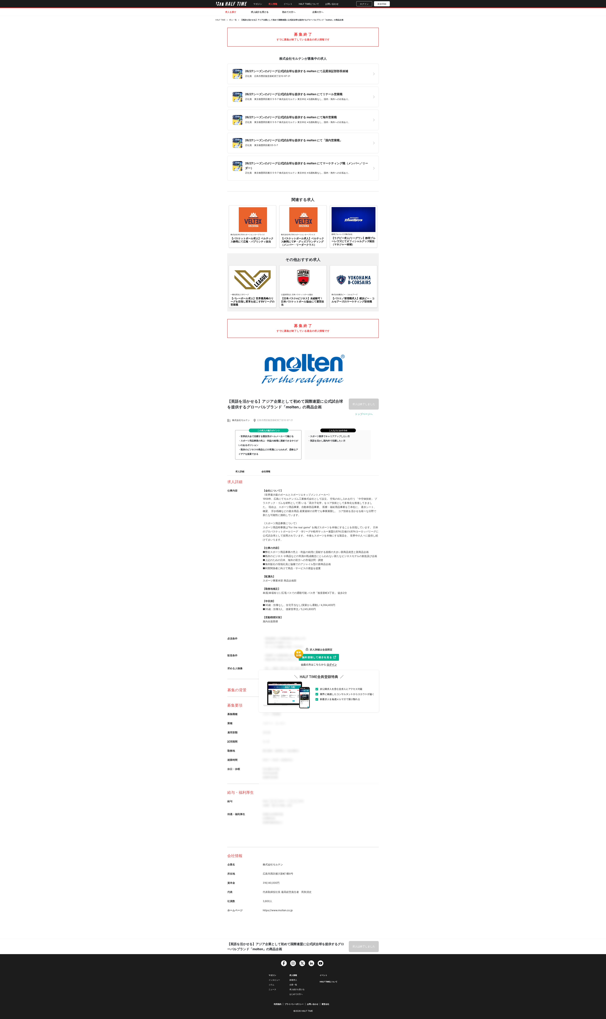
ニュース (272, 989)
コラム (271, 984)
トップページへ (364, 414)
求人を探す (230, 12)
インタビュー (274, 980)
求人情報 (272, 4)
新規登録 (381, 4)
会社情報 (265, 471)
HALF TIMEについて (309, 4)
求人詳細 (239, 471)
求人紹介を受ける (260, 12)
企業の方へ (317, 12)
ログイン (364, 4)
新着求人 (293, 980)
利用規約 (277, 1004)
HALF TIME (220, 20)
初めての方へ (288, 12)
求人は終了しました (363, 404)
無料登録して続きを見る (317, 657)
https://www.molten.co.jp (278, 910)
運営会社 (325, 1004)
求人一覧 (233, 20)
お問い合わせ (332, 4)
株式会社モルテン (241, 420)
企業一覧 (293, 984)
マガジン (257, 4)
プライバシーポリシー (294, 1004)
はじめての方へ (296, 994)
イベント (288, 4)
